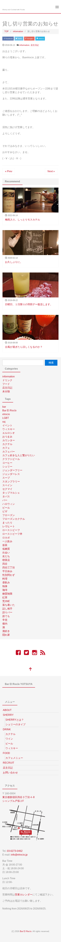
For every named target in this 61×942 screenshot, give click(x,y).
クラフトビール (11, 459)
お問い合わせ (10, 772)
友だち (6, 556)
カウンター (8, 440)
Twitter (19, 38)
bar (4, 406)
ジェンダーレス (11, 474)
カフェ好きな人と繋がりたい (18, 455)
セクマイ (7, 489)
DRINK (7, 729)
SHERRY (8, 715)
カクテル (7, 444)
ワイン (9, 738)
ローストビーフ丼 (12, 534)
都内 (4, 623)
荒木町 (6, 601)
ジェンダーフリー (12, 470)
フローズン (8, 515)
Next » (51, 171)
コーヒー (7, 462)
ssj (3, 421)
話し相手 (7, 608)
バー (4, 500)
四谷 (4, 563)
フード (6, 384)
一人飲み (7, 541)
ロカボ (6, 537)
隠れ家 (6, 635)
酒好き (6, 631)
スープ (6, 477)
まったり (7, 522)
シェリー (7, 466)
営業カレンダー (23, 894)
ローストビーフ (11, 530)
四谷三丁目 (8, 567)
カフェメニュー (14, 758)
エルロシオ (8, 433)
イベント (7, 425)
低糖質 (6, 549)
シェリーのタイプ (15, 724)
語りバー (7, 612)
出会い (6, 552)
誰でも (6, 616)
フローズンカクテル (13, 519)
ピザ (4, 511)
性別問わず (8, 575)
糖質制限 (7, 593)
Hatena (41, 38)
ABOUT (7, 710)
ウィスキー (8, 429)
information (24, 45)
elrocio (6, 414)
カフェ (6, 448)
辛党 (4, 620)
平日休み (7, 571)
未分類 (6, 391)
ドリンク (7, 380)
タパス (6, 496)
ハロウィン (8, 504)
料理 (4, 578)
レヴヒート (8, 526)
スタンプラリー (11, 481)
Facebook (9, 38)
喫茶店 (6, 560)
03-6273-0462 (15, 851)
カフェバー (8, 451)
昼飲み (6, 582)
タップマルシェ (11, 492)
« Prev (8, 171)
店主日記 (35, 45)
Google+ (30, 38)
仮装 (4, 545)
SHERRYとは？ (14, 719)
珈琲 (4, 590)
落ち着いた (8, 605)
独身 (4, 586)
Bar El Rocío (9, 410)
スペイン (7, 485)
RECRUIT (8, 762)
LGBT (5, 418)
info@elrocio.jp (19, 854)
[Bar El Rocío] (5, 5)
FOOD (6, 753)
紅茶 (4, 597)
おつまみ (7, 436)
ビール (6, 507)
